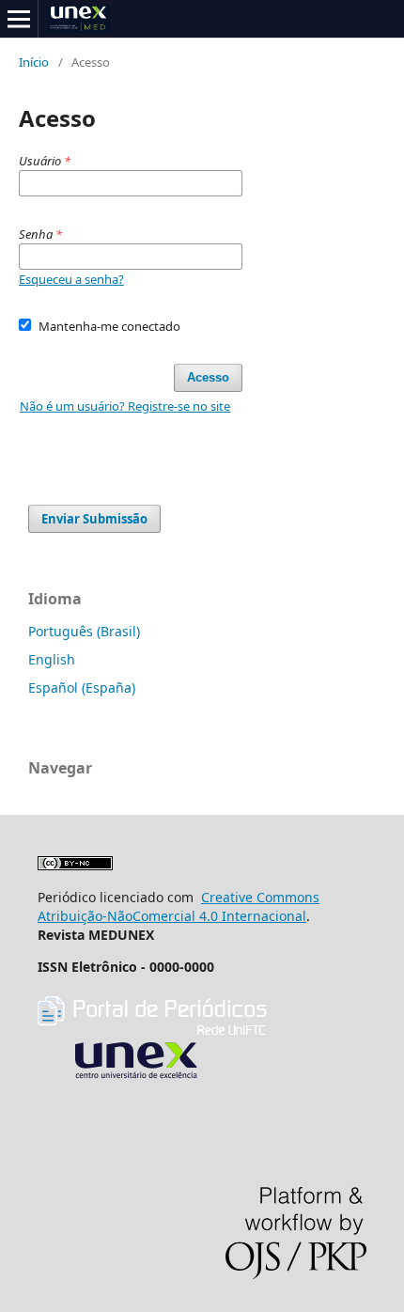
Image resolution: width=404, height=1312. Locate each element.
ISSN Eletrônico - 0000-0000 (126, 967)
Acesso (208, 377)
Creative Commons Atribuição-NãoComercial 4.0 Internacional (178, 906)
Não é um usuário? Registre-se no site (125, 406)
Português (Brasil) (84, 631)
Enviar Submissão (94, 518)
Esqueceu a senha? (71, 279)
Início (34, 62)
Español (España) (81, 687)
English (51, 659)
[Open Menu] (19, 19)
